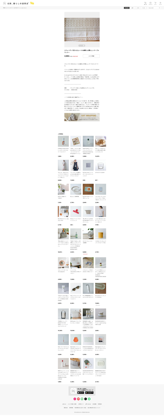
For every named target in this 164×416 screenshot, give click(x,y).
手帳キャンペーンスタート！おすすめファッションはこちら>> (15, 7)
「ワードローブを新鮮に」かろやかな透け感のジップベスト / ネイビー (75, 174)
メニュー (160, 4)
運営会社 (66, 407)
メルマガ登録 (91, 56)
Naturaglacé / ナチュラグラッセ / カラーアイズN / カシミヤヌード (100, 348)
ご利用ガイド (81, 404)
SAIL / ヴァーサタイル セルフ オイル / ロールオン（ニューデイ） (63, 348)
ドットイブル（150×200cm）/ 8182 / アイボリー (75, 271)
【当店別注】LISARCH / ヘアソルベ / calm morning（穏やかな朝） (100, 323)
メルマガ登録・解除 (72, 404)
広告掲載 (94, 404)
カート (155, 4)
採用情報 (71, 407)
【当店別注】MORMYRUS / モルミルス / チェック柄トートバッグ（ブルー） (88, 372)
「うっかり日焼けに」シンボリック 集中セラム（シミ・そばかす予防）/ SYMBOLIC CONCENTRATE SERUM (100, 273)
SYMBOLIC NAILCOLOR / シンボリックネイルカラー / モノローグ (63, 150)
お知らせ (64, 404)
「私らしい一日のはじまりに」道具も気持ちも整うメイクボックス (100, 150)
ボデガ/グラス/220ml (99, 172)
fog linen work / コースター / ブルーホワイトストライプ (88, 174)
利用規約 (100, 404)
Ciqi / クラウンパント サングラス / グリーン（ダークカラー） (75, 297)
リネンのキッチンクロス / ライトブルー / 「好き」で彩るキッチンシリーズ (100, 198)
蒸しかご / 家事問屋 (74, 196)
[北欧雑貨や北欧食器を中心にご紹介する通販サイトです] (18, 3)
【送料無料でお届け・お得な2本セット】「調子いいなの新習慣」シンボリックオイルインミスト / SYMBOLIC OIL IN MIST (88, 324)
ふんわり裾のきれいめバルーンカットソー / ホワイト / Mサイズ (100, 220)
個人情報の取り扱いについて (94, 407)
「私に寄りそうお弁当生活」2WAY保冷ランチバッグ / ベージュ (88, 220)
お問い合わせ (88, 404)
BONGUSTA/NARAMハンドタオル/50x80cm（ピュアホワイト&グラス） (88, 348)
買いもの (145, 4)
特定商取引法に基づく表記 (80, 407)
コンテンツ (150, 4)
